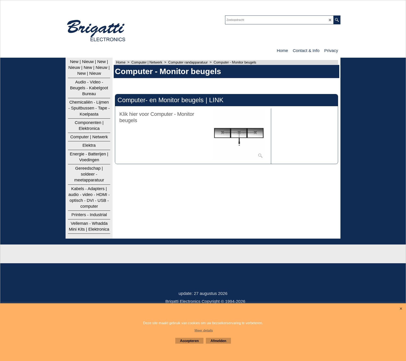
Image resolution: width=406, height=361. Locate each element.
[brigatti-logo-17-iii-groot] (97, 29)
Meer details (204, 330)
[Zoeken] (336, 20)
